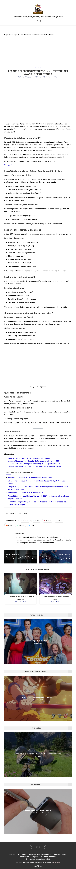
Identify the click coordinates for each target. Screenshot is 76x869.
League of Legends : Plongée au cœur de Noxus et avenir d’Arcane (34, 466)
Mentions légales (60, 854)
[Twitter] (37, 21)
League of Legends (11, 513)
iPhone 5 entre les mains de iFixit (38, 810)
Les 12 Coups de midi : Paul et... (38, 641)
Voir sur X (8, 165)
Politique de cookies (49, 857)
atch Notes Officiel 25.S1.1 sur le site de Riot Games (29, 458)
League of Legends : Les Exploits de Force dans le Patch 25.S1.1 (33, 461)
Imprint (35, 857)
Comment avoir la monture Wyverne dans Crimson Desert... (38, 754)
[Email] (40, 21)
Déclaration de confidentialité (38, 859)
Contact (12, 854)
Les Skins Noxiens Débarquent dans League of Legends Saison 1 (34, 464)
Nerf (25, 513)
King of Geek (8, 34)
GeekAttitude (24, 857)
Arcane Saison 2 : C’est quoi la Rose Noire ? (25, 493)
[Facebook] (31, 847)
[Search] (71, 28)
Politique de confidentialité (40, 854)
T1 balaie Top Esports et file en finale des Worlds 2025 (30, 478)
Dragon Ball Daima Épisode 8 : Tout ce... (38, 697)
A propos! (22, 854)
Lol (20, 513)
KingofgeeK (28, 77)
